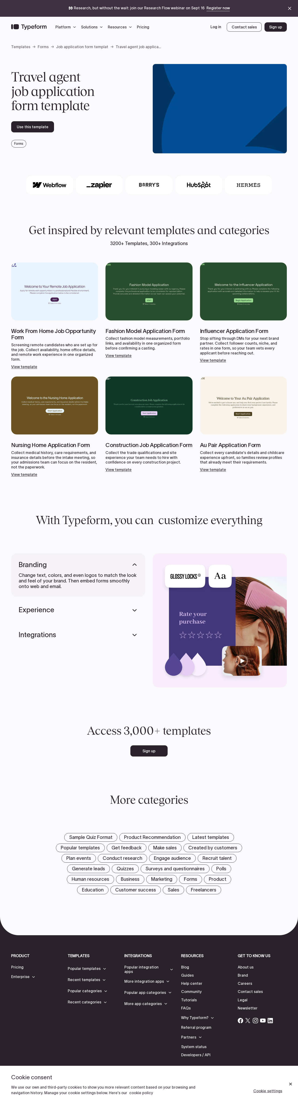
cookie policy (141, 1093)
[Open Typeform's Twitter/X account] (248, 1020)
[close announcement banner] (289, 8)
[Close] (290, 1084)
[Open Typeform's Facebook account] (240, 1020)
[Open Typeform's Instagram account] (255, 1020)
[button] (67, 27)
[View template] (54, 315)
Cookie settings (267, 1091)
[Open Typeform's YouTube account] (263, 1020)
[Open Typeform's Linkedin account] (270, 1020)
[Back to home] (29, 27)
